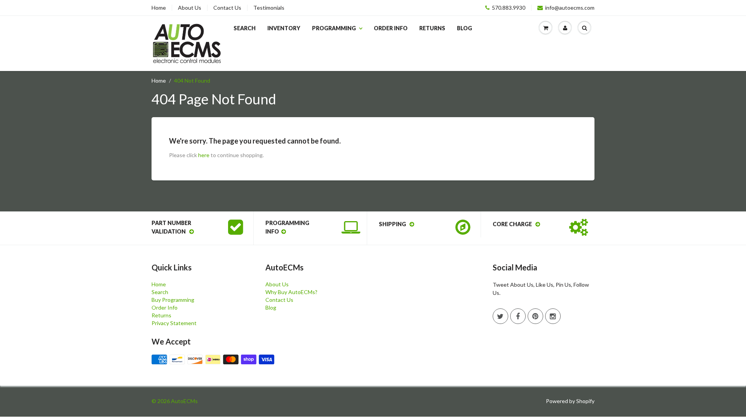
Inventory (283, 28)
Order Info (391, 28)
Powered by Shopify (570, 401)
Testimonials (268, 8)
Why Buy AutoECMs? (291, 292)
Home (159, 8)
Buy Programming (173, 299)
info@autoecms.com (569, 8)
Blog (464, 28)
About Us (189, 8)
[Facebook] (518, 316)
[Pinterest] (535, 316)
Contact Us (227, 8)
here (203, 155)
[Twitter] (500, 316)
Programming (334, 28)
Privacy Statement (174, 323)
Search (245, 28)
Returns (432, 28)
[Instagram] (553, 316)
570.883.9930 (508, 8)
